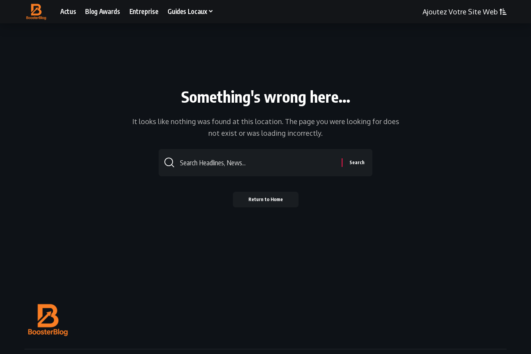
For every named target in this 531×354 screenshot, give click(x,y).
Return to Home (265, 199)
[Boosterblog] (36, 11)
